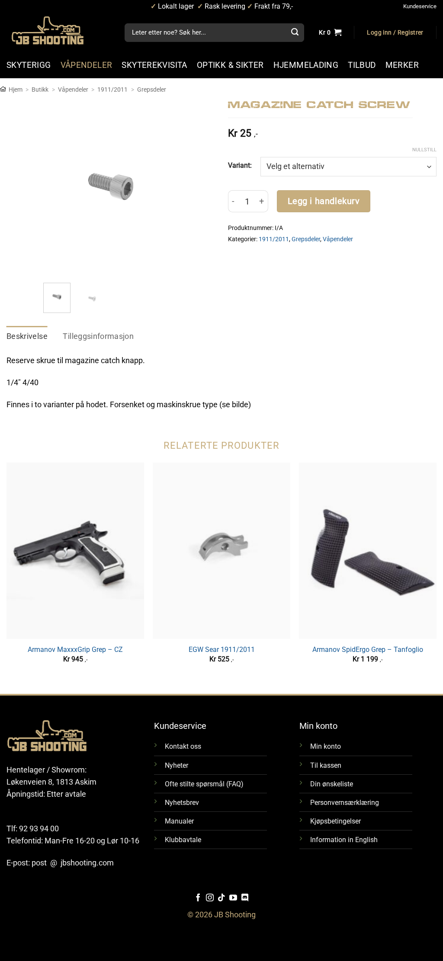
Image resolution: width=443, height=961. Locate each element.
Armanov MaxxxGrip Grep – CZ (75, 649)
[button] (395, 33)
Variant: (240, 165)
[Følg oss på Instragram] (210, 898)
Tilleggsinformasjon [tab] (98, 336)
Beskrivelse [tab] (27, 336)
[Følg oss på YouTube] (233, 898)
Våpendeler (73, 89)
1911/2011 (112, 89)
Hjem (15, 89)
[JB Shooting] (56, 30)
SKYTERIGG (28, 65)
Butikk (40, 89)
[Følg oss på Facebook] (198, 898)
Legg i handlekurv (324, 201)
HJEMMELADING (306, 65)
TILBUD (362, 65)
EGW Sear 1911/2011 (222, 649)
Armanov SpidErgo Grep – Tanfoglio (367, 649)
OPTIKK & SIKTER (230, 65)
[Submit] (294, 33)
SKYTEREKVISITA (154, 65)
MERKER (402, 65)
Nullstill (424, 150)
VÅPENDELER (86, 65)
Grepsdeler (151, 89)
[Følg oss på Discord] (245, 898)
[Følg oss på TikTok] (221, 898)
